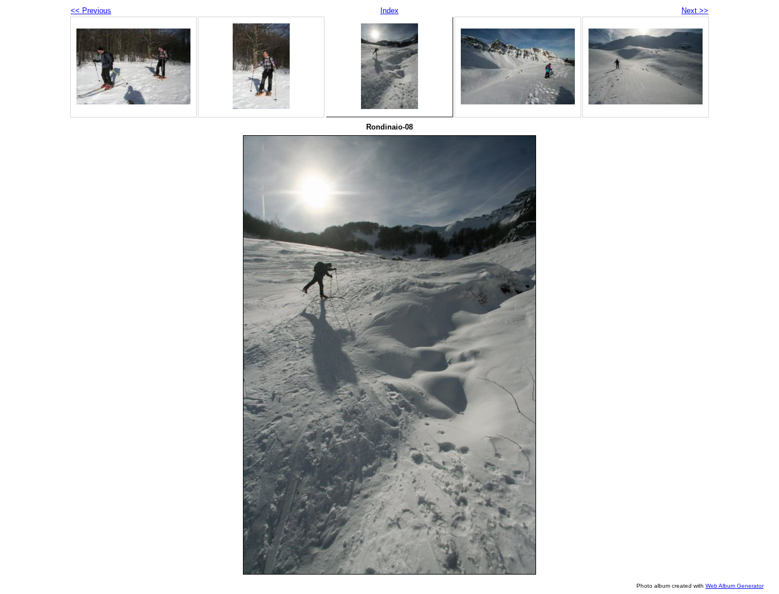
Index (389, 10)
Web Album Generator (734, 586)
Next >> (694, 10)
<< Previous (91, 10)
